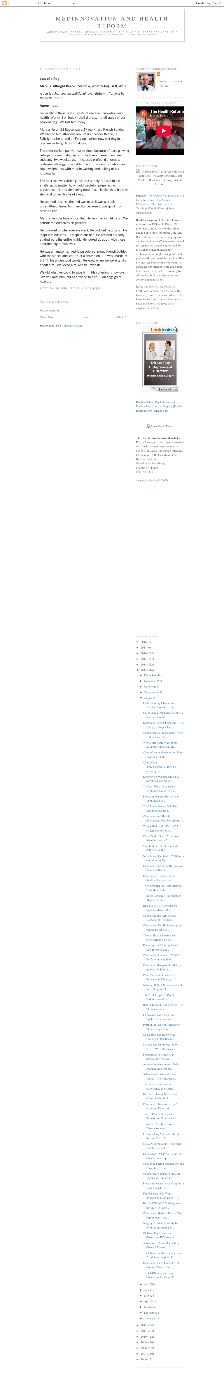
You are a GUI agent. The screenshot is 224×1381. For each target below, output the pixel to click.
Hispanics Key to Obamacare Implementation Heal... (160, 908)
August (148, 698)
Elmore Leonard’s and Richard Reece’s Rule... (162, 898)
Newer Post (46, 317)
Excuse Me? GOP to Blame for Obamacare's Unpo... (162, 1156)
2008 (144, 1348)
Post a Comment (49, 310)
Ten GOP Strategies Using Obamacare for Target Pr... (159, 1275)
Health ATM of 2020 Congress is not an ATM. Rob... (162, 1205)
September (150, 692)
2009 (144, 1342)
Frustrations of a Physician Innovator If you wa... (158, 1056)
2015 (144, 659)
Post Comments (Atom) (69, 325)
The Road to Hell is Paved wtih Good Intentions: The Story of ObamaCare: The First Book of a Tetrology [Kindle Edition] (160, 201)
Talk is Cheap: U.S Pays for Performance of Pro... (159, 997)
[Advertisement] (119, 53)
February (149, 1312)
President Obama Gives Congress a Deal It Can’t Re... (163, 1185)
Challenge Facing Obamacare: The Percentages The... (163, 1166)
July (147, 1284)
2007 (144, 1353)
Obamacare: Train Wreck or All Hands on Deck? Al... (161, 1106)
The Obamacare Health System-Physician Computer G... (161, 1255)
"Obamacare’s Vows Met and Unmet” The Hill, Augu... (160, 1076)
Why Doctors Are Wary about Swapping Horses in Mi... (160, 745)
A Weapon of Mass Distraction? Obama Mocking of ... (162, 1245)
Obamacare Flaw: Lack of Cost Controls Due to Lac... (161, 1265)
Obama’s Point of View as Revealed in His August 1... (160, 977)
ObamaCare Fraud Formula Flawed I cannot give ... (159, 766)
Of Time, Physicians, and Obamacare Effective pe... (159, 1235)
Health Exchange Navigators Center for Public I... (160, 1096)
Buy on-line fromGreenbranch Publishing (150, 461)
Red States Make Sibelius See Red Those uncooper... (163, 1007)
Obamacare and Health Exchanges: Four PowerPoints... (163, 818)
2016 (144, 653)
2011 (144, 1331)
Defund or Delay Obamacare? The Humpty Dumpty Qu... (163, 725)
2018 (144, 642)
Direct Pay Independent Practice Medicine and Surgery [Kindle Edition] (159, 406)
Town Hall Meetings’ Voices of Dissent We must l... (161, 1126)
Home (85, 317)
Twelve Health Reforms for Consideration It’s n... (159, 937)
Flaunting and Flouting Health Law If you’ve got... (161, 947)
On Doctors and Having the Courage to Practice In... (159, 1037)
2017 (144, 647)
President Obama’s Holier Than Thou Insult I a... (161, 798)
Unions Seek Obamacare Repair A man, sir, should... (163, 715)
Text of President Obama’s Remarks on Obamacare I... (160, 1116)
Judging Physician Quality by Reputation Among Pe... (160, 1225)
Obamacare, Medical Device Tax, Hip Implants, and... (162, 1215)
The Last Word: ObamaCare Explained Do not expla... (160, 788)
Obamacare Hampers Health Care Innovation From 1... (162, 967)
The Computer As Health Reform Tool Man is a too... (162, 888)
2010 (144, 1336)
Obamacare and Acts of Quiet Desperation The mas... (160, 918)
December (150, 675)
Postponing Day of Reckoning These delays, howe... (161, 1027)
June (147, 1290)
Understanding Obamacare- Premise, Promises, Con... (159, 705)
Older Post (123, 317)
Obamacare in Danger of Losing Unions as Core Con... (161, 1176)
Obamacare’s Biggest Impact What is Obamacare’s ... (163, 735)
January (149, 1318)
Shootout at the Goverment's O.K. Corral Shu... (160, 848)
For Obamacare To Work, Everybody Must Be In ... (161, 1195)
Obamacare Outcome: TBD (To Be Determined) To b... (161, 957)
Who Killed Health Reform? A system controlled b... (160, 828)
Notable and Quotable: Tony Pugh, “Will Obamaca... (160, 1046)
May (147, 1295)
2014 (144, 664)
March (148, 1307)
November (150, 681)
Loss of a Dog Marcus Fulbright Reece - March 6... (161, 1136)
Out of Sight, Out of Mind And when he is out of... (161, 838)
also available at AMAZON (152, 480)
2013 (144, 670)
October (149, 686)
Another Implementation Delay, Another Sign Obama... (161, 1066)
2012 (144, 1325)
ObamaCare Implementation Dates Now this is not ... (163, 754)
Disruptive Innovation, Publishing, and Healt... (158, 1086)
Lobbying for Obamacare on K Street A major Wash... (161, 779)
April (147, 1301)
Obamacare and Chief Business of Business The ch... (163, 868)
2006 (144, 1359)
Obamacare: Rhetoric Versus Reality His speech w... (159, 878)
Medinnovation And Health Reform (112, 22)
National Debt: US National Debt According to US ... (162, 987)
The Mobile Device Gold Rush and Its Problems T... (161, 808)
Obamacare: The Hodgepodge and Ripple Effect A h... (163, 927)
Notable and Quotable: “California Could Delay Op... (163, 858)
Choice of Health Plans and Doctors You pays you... (159, 1017)
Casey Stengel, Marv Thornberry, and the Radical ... (162, 1146)
